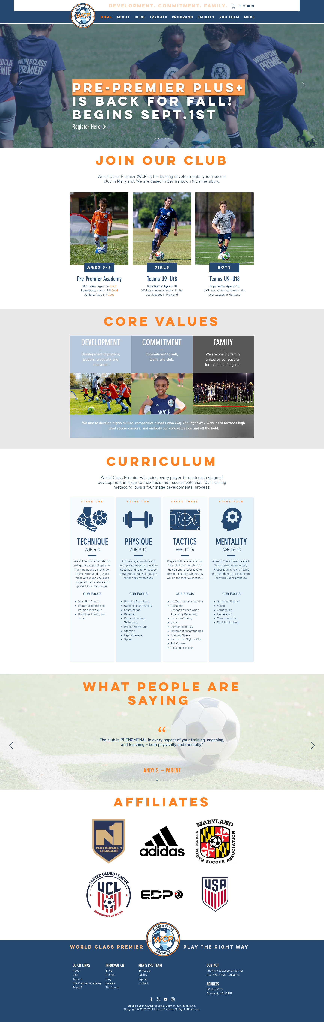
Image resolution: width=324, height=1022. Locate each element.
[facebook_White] (151, 999)
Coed (113, 286)
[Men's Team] (168, 138)
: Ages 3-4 (96, 286)
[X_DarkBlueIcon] (244, 6)
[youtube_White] (165, 999)
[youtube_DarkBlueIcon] (248, 6)
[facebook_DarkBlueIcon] (240, 6)
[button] (139, 17)
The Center (112, 988)
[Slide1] (157, 780)
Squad (142, 979)
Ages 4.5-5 (96, 291)
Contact (143, 983)
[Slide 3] (163, 780)
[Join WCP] (162, 138)
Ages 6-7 (96, 295)
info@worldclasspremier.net (225, 971)
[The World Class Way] (165, 138)
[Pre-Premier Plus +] (158, 138)
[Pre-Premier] (155, 138)
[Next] (303, 85)
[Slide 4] (167, 780)
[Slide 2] (160, 780)
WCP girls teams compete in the (161, 291)
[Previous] (20, 85)
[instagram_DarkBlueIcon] (252, 6)
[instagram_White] (173, 999)
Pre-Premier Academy (99, 278)
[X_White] (158, 999)
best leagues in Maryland (162, 295)
